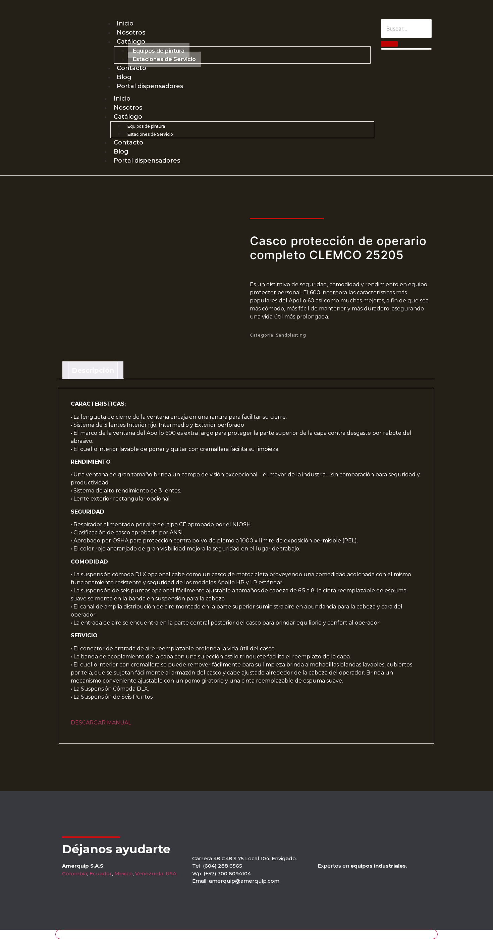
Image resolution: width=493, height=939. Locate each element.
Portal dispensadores (150, 86)
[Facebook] (419, 9)
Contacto (131, 68)
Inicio (125, 23)
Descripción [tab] (93, 370)
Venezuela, (149, 873)
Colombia (74, 873)
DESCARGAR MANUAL (101, 722)
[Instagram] (407, 9)
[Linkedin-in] (431, 9)
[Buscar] (389, 44)
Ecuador (101, 873)
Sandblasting (291, 335)
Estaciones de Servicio (164, 59)
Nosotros (131, 32)
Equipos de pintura (158, 51)
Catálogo (131, 41)
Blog (124, 77)
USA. (171, 873)
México (123, 873)
